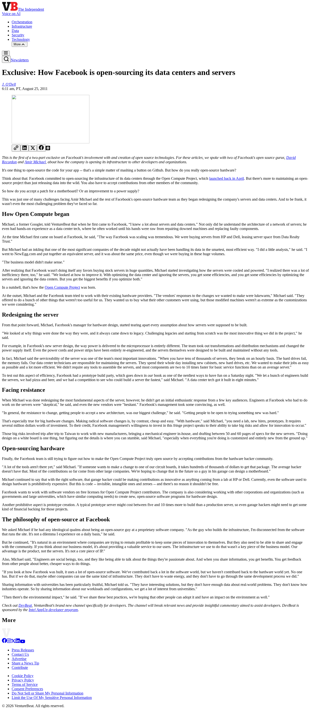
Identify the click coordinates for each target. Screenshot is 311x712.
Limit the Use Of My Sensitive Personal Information (52, 698)
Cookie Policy (23, 676)
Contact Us (20, 654)
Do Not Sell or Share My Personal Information (47, 693)
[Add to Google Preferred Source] (48, 149)
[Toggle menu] (6, 53)
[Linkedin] (18, 642)
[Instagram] (9, 642)
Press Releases (23, 650)
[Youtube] (22, 642)
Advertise (19, 659)
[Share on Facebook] (41, 148)
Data (15, 31)
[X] (13, 642)
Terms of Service (25, 684)
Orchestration (22, 22)
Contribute (20, 667)
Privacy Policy (23, 680)
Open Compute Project (62, 287)
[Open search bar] (6, 59)
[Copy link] (16, 148)
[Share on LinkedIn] (24, 148)
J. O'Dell (9, 84)
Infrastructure (22, 26)
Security (18, 35)
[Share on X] (33, 148)
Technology (21, 39)
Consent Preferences (27, 689)
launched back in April (226, 178)
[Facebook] (4, 642)
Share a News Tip (25, 663)
